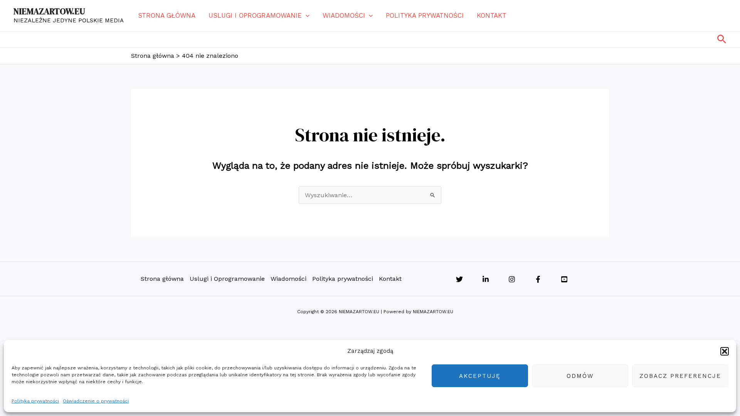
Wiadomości (344, 15)
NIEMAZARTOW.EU (49, 11)
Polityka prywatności (35, 401)
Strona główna (166, 15)
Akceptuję (480, 375)
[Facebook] (538, 279)
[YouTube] (564, 279)
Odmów (580, 375)
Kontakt (491, 15)
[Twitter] (459, 279)
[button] (724, 351)
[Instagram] (511, 279)
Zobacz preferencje (680, 375)
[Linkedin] (485, 279)
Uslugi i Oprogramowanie (255, 15)
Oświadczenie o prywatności (96, 401)
